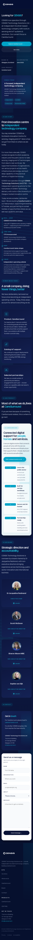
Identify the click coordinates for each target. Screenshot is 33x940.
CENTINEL (5, 906)
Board (3, 888)
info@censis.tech (10, 745)
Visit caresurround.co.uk (15, 459)
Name (5, 766)
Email (5, 783)
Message (7, 800)
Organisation (8, 775)
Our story (16, 49)
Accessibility (16, 935)
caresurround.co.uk (11, 722)
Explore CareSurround (16, 44)
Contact (4, 893)
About (6, 792)
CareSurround (6, 883)
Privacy (4, 935)
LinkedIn (17, 603)
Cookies (9, 935)
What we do (5, 878)
